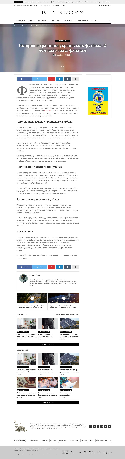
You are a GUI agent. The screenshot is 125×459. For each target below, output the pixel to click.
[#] (99, 5)
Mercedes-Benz (96, 440)
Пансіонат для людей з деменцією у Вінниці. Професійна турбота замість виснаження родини (26, 335)
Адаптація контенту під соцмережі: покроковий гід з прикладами (38, 454)
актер (107, 440)
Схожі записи (60, 315)
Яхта (86, 440)
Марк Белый (49, 111)
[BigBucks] (62, 13)
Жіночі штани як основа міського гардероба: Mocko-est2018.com (46, 335)
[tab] (60, 315)
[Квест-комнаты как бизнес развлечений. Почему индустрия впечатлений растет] (48, 382)
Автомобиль (68, 440)
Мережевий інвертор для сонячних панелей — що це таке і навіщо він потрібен (69, 335)
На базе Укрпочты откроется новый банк (62, 2)
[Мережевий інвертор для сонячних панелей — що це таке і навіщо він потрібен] (69, 323)
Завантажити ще (48, 344)
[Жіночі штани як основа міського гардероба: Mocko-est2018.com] (48, 323)
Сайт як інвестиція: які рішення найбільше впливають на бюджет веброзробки (26, 394)
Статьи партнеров (22, 25)
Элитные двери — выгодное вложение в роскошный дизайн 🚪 (100, 2)
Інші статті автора (72, 315)
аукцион (39, 440)
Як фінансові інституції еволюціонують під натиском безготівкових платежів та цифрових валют (69, 394)
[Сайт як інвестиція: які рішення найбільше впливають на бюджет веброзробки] (26, 382)
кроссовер (57, 440)
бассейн (48, 440)
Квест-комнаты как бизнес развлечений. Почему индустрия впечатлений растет (47, 394)
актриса (78, 440)
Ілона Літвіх (35, 275)
